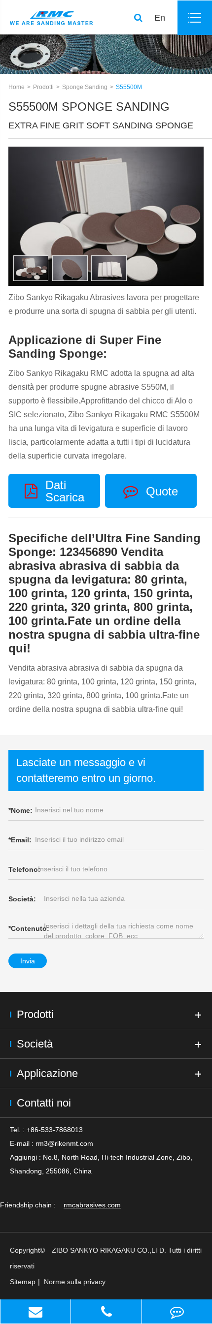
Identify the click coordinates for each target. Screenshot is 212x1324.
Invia (27, 961)
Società (35, 1044)
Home (16, 87)
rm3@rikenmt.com (64, 1143)
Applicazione (47, 1073)
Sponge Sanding (84, 87)
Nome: (20, 810)
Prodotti (43, 87)
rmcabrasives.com (92, 1205)
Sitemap (22, 1282)
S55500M (129, 87)
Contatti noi (44, 1103)
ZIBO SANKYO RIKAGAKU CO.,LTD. (109, 1250)
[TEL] (106, 1311)
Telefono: (24, 869)
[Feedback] (177, 1311)
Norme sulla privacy (75, 1282)
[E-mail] (35, 1311)
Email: (20, 840)
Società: (22, 899)
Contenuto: (28, 928)
